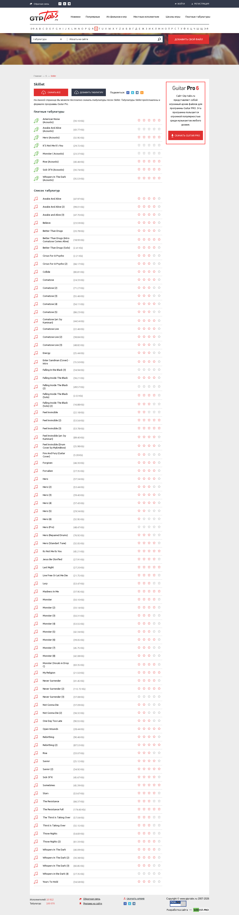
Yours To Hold (50, 881)
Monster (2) (49, 607)
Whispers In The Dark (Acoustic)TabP (36, 178)
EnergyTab (36, 353)
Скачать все (54, 92)
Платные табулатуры (197, 16)
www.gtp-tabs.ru (188, 898)
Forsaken (48, 470)
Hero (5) (47, 511)
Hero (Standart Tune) (54, 543)
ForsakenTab (36, 471)
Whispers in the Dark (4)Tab (36, 874)
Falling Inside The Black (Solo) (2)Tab (36, 404)
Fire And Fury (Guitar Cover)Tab (36, 455)
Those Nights (50, 833)
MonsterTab (36, 600)
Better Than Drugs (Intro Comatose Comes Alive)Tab (36, 240)
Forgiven (47, 462)
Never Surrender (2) (53, 688)
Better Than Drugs (53, 230)
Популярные (93, 16)
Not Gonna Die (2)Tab (36, 713)
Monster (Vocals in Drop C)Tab (36, 665)
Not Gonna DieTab (36, 705)
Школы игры (173, 16)
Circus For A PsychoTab (36, 256)
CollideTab (36, 272)
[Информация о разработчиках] (201, 910)
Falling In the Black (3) (54, 369)
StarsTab (36, 793)
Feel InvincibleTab (36, 412)
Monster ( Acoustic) (53, 153)
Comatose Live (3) (52, 345)
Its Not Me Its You (52, 551)
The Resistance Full (53, 809)
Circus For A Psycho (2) (55, 263)
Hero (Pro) (48, 527)
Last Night (48, 567)
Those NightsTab (36, 834)
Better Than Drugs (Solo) (56, 247)
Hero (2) (47, 487)
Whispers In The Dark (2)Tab (36, 858)
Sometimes (49, 785)
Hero (45, 479)
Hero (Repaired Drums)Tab (36, 535)
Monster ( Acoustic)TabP (36, 153)
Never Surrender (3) (53, 696)
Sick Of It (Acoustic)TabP (36, 169)
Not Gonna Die (51, 704)
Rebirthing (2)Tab (36, 745)
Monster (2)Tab (36, 608)
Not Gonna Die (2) (52, 713)
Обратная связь (41, 4)
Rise (45, 753)
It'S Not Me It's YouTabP (36, 145)
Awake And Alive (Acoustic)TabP (36, 129)
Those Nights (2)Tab (36, 842)
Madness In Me (51, 591)
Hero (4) (47, 503)
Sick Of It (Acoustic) (53, 169)
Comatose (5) (50, 312)
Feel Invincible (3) (52, 428)
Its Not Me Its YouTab (36, 551)
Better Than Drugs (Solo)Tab (36, 248)
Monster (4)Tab (36, 624)
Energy (46, 353)
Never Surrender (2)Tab (36, 689)
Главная (37, 76)
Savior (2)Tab (36, 769)
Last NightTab (36, 567)
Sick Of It (48, 777)
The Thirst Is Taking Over (56, 817)
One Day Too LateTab (36, 721)
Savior (46, 761)
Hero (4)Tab (36, 503)
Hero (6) (47, 519)
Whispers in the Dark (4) (56, 873)
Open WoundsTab (36, 729)
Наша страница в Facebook (59, 3)
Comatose (48, 280)
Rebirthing (48, 737)
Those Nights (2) (52, 841)
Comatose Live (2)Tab (36, 337)
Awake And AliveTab (36, 199)
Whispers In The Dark (54, 849)
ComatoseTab (36, 280)
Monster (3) (49, 615)
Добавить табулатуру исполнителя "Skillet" (89, 93)
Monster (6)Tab (36, 640)
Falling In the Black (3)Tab (36, 370)
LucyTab (36, 583)
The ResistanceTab (36, 801)
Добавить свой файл (189, 39)
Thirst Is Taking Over (54, 825)
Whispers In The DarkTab (36, 850)
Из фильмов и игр (117, 16)
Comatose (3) (50, 296)
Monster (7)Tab (36, 648)
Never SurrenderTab (36, 681)
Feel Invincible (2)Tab (36, 420)
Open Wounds (50, 729)
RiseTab (36, 753)
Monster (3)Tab (36, 616)
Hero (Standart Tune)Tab (36, 543)
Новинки (75, 16)
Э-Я (206, 28)
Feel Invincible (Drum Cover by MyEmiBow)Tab (36, 446)
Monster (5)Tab (36, 632)
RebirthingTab (36, 737)
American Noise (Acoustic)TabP (36, 120)
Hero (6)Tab (36, 519)
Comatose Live (51, 329)
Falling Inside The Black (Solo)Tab (36, 396)
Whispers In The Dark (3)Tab (36, 866)
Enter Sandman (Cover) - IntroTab (36, 362)
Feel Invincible (50, 412)
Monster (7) (49, 647)
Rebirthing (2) (50, 745)
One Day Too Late (52, 721)
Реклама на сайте (92, 903)
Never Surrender (52, 680)
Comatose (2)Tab (36, 288)
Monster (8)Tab (36, 656)
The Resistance (51, 801)
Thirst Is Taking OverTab (36, 825)
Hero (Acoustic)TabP (36, 137)
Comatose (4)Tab (36, 304)
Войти (181, 4)
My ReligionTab (36, 673)
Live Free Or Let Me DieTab (36, 575)
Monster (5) (49, 631)
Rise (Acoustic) (51, 161)
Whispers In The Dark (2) (56, 857)
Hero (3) (47, 495)
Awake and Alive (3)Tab (36, 215)
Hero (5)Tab (36, 511)
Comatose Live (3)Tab (36, 345)
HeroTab (36, 479)
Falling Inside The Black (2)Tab (36, 387)
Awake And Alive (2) (54, 206)
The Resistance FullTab (36, 809)
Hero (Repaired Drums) (55, 535)
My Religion (49, 672)
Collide (46, 271)
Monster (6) (49, 639)
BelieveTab (36, 223)
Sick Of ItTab (36, 777)
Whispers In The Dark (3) (56, 865)
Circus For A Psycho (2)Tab (36, 264)
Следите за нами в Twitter (64, 3)
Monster (47, 599)
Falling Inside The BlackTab (36, 378)
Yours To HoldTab (36, 882)
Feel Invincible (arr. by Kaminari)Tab (36, 437)
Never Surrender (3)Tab (36, 697)
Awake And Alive (52, 198)
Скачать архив (136, 899)
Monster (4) (49, 623)
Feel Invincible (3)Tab (36, 428)
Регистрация (201, 4)
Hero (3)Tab (36, 495)
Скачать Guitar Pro (187, 135)
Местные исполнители (146, 16)
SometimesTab (36, 785)
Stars (46, 793)
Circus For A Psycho (53, 255)
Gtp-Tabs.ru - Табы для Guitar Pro (44, 16)
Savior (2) (48, 769)
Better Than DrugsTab (36, 231)
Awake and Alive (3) (53, 214)
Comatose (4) (50, 304)
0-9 (32, 28)
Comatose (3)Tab (36, 296)
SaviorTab (36, 761)
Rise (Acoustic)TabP (36, 161)
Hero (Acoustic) (51, 137)
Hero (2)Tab (36, 487)
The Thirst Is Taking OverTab (36, 817)
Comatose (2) (50, 288)
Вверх (236, 457)
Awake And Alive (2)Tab (36, 207)
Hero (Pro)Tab (36, 527)
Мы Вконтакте (69, 3)
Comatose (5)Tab (36, 312)
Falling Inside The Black (55, 378)
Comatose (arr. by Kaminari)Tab (36, 321)
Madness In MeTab (36, 591)
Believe (47, 222)
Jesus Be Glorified (52, 559)
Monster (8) (49, 655)
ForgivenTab (36, 463)
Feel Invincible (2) (52, 420)
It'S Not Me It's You (53, 145)
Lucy (45, 583)
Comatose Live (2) (52, 337)
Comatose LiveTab (36, 329)
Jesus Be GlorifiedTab (36, 559)
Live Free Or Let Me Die (55, 575)
